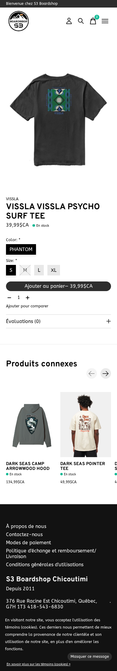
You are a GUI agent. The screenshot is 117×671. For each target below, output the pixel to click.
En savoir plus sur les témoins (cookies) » (38, 664)
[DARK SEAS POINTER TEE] (85, 424)
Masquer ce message (89, 656)
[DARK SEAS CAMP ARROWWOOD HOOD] (31, 424)
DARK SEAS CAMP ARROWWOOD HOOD (28, 466)
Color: (13, 240)
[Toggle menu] (105, 21)
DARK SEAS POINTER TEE (82, 466)
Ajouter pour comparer (27, 306)
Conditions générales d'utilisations (44, 564)
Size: (11, 260)
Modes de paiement (28, 542)
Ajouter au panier (59, 286)
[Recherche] (81, 21)
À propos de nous (26, 526)
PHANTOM (21, 249)
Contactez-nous (24, 534)
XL (53, 270)
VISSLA (12, 199)
